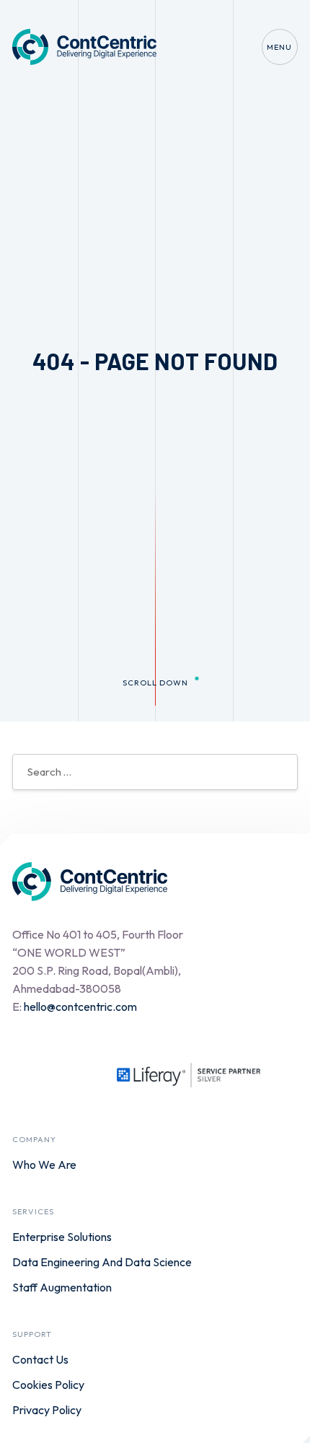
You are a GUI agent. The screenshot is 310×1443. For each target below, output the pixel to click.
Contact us (40, 1359)
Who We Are (44, 1164)
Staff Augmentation (62, 1287)
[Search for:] (155, 771)
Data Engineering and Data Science (102, 1262)
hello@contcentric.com (80, 1006)
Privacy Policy (46, 1410)
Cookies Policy (48, 1384)
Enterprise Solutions (62, 1236)
